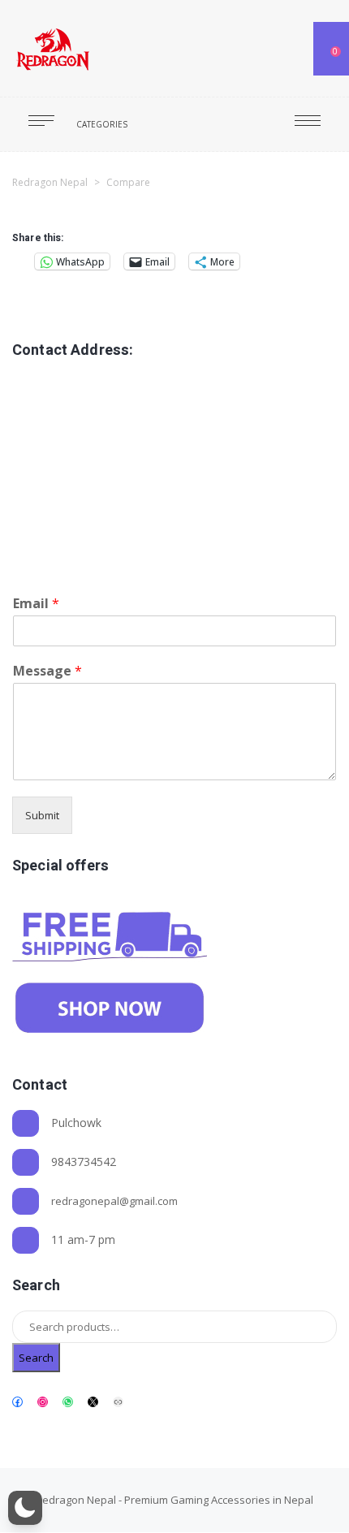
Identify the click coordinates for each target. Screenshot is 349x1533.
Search (36, 1357)
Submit (42, 815)
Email (36, 603)
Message (47, 671)
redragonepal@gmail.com (114, 1201)
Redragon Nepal (76, 1499)
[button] (25, 1508)
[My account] (290, 48)
